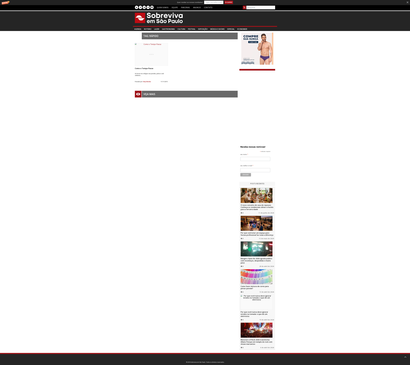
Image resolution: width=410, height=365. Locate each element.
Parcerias (185, 7)
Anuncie (197, 7)
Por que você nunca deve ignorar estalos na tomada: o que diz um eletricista (254, 314)
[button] (205, 2)
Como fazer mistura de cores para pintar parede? (255, 287)
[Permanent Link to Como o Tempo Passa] (151, 54)
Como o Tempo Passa (144, 68)
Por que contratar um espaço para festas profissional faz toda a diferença (257, 234)
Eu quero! (228, 2)
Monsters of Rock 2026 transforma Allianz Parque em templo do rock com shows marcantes (256, 342)
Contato (208, 7)
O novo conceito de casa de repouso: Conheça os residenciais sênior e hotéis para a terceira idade (257, 207)
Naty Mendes (147, 82)
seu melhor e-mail (246, 166)
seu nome (244, 155)
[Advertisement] (236, 19)
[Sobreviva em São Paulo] (159, 18)
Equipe (175, 7)
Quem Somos (162, 7)
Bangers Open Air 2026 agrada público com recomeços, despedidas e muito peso (256, 260)
